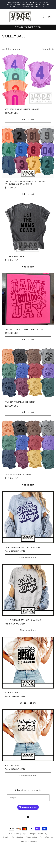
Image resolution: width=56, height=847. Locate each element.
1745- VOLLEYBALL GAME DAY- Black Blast (23, 620)
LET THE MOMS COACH (14, 257)
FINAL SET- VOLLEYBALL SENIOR (18, 475)
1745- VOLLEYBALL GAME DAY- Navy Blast (23, 547)
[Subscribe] (46, 797)
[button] (5, 17)
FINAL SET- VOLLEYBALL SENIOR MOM (20, 402)
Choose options (28, 557)
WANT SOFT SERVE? (13, 693)
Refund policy (17, 837)
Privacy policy (31, 837)
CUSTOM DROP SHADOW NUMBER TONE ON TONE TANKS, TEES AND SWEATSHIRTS (25, 183)
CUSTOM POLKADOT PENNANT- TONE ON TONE (24, 329)
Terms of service (46, 837)
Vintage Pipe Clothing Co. (26, 834)
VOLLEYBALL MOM (12, 765)
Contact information (29, 841)
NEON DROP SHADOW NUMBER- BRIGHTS (22, 109)
